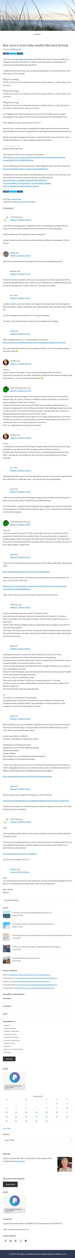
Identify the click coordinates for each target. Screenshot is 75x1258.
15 (46, 1112)
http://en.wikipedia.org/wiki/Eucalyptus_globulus (21, 186)
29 (46, 1121)
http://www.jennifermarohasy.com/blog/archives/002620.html (25, 169)
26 (16, 1121)
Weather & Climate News (12, 1031)
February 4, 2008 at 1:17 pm (20, 492)
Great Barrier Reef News (12, 1037)
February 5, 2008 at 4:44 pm (20, 649)
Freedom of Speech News (12, 1040)
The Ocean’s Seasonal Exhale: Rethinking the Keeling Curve (32, 913)
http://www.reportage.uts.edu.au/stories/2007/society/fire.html (26, 572)
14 (36, 1112)
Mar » (9, 1128)
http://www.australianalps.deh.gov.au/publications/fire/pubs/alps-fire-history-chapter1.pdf (36, 801)
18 (6, 1116)
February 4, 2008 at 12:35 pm (20, 470)
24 (67, 1116)
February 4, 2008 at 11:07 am (20, 364)
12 (16, 1112)
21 (36, 1116)
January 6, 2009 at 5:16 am (20, 872)
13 (26, 1112)
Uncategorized (16, 199)
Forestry (22, 202)
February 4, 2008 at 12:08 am (20, 220)
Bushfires (15, 202)
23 (57, 1116)
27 (26, 1121)
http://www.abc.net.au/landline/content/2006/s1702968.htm (25, 180)
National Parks (30, 202)
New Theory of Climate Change (13, 1049)
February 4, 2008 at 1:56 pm (20, 524)
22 (46, 1116)
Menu (39, 34)
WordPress (58, 1254)
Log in (64, 1254)
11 (6, 1112)
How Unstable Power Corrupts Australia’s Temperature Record (33, 924)
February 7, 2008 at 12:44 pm (20, 822)
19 (16, 1116)
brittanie (13, 869)
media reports (23, 59)
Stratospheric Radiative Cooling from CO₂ (26, 958)
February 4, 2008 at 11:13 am (20, 391)
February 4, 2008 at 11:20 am (20, 438)
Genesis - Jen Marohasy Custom (30, 1254)
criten (12, 331)
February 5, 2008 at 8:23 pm (20, 719)
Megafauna (8, 1046)
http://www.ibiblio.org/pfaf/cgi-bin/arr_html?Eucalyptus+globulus (27, 183)
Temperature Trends (11, 1034)
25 (6, 1121)
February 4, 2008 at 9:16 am (20, 334)
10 (67, 1108)
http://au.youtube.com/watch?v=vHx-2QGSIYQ (20, 854)
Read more (21, 1161)
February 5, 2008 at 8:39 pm (20, 789)
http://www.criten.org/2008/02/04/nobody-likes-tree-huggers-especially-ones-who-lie (34, 342)
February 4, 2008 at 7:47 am (20, 274)
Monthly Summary (10, 1043)
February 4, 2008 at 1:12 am (20, 255)
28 (36, 1121)
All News (7, 1025)
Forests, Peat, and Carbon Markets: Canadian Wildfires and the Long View (36, 947)
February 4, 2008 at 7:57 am (20, 298)
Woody (12, 253)
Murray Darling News (10, 1028)
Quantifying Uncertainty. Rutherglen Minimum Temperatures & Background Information (41, 935)
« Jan (4, 1128)
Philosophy (8, 1052)
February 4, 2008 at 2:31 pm (20, 557)
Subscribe (9, 1059)
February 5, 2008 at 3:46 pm (20, 607)
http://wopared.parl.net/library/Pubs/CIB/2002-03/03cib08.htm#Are (27, 776)
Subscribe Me (10, 1184)
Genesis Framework (48, 1254)
